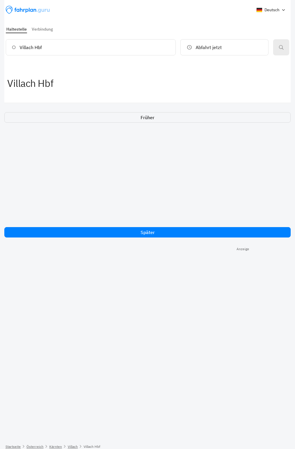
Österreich (35, 446)
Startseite (13, 446)
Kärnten (55, 446)
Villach (73, 446)
